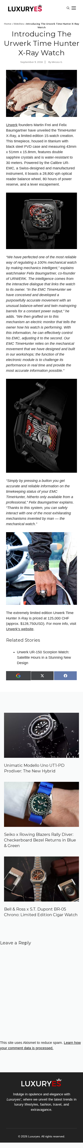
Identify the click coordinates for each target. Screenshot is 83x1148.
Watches (18, 23)
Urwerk (12, 125)
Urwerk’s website (19, 629)
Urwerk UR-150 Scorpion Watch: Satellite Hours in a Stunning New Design (44, 657)
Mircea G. (57, 61)
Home (7, 23)
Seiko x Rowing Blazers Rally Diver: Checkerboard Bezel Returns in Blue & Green (40, 840)
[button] (68, 8)
